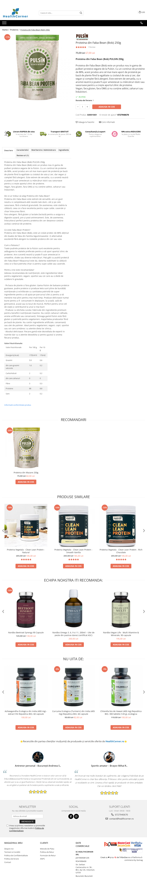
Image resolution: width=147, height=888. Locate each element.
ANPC (42, 858)
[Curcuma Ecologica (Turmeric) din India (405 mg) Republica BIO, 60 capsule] (73, 686)
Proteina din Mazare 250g (26, 472)
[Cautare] (81, 13)
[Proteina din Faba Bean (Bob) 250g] (36, 67)
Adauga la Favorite (86, 122)
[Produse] (4, 24)
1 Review (91, 47)
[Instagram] (76, 816)
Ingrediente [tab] (64, 150)
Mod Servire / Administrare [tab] (43, 150)
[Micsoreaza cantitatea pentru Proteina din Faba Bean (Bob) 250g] (78, 106)
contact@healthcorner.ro (121, 818)
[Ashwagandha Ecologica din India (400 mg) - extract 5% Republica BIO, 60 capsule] (26, 686)
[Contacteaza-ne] (141, 23)
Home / (6, 29)
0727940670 (121, 814)
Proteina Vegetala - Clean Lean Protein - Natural (26, 551)
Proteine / (15, 29)
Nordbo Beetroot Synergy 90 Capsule (26, 632)
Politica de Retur (47, 852)
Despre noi (8, 848)
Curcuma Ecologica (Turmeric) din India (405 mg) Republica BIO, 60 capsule (73, 712)
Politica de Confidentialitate (16, 855)
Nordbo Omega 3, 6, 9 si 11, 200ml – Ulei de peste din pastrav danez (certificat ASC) (73, 634)
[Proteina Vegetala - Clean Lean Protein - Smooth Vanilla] (73, 525)
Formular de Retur (48, 855)
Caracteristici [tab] (23, 150)
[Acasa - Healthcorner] (16, 13)
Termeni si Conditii (12, 852)
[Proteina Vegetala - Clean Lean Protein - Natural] (26, 525)
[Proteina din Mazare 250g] (26, 448)
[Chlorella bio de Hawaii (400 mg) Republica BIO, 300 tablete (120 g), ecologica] (121, 686)
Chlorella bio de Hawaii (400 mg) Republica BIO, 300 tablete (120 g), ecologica (121, 712)
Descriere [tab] (8, 150)
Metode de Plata (47, 848)
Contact (7, 862)
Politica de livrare (11, 858)
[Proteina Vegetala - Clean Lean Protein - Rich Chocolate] (121, 525)
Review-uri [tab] (23, 155)
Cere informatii (108, 122)
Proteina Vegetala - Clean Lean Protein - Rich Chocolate (121, 551)
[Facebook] (70, 816)
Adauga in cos (107, 106)
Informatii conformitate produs (17, 405)
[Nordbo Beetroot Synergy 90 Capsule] (26, 608)
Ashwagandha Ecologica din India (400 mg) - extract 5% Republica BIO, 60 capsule (26, 712)
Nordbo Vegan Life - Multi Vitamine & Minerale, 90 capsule (121, 634)
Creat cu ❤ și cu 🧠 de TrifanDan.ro (115, 857)
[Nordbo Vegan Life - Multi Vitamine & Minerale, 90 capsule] (121, 608)
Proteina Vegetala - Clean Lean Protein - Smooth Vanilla (73, 551)
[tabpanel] (36, 67)
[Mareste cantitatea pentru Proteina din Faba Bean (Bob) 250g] (87, 106)
